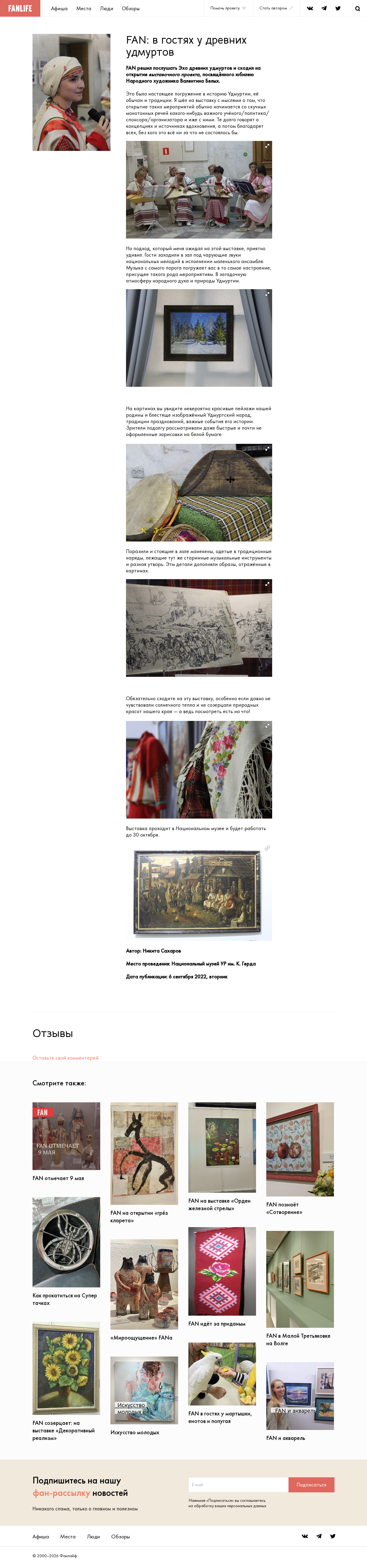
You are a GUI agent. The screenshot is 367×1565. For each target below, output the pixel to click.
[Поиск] (357, 8)
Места (83, 8)
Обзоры (131, 8)
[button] (267, 145)
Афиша (59, 8)
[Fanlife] (20, 8)
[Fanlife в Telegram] (324, 8)
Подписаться (311, 1484)
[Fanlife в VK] (310, 8)
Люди (106, 8)
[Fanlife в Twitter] (338, 8)
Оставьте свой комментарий (66, 1057)
